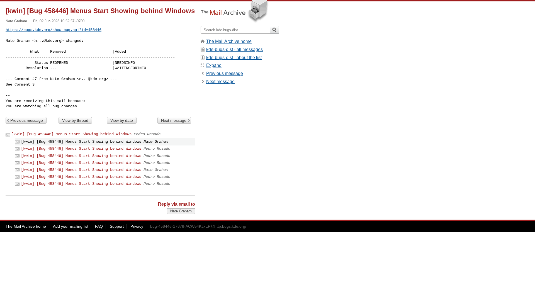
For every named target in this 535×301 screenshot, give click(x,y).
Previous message (26, 120)
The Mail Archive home (229, 41)
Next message (173, 120)
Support (117, 226)
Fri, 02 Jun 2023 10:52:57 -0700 (58, 21)
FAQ (99, 226)
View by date (121, 120)
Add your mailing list (70, 226)
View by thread (75, 120)
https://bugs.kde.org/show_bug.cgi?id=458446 (53, 30)
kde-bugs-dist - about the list (234, 57)
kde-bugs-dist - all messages (234, 49)
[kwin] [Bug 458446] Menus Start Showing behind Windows (71, 134)
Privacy (136, 226)
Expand (214, 65)
